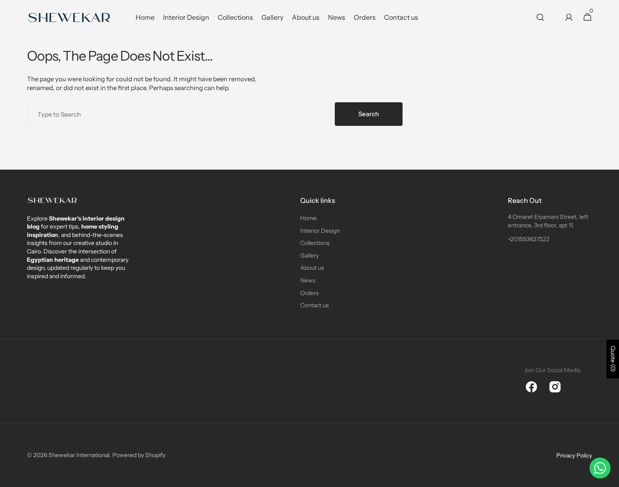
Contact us (314, 305)
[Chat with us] (600, 468)
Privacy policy (574, 455)
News (307, 280)
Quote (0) (613, 359)
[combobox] (179, 114)
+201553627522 (529, 239)
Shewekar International (78, 455)
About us (312, 267)
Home (308, 218)
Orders (309, 293)
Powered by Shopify (138, 455)
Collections (315, 243)
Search (368, 114)
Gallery (309, 255)
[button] (540, 17)
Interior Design (320, 230)
